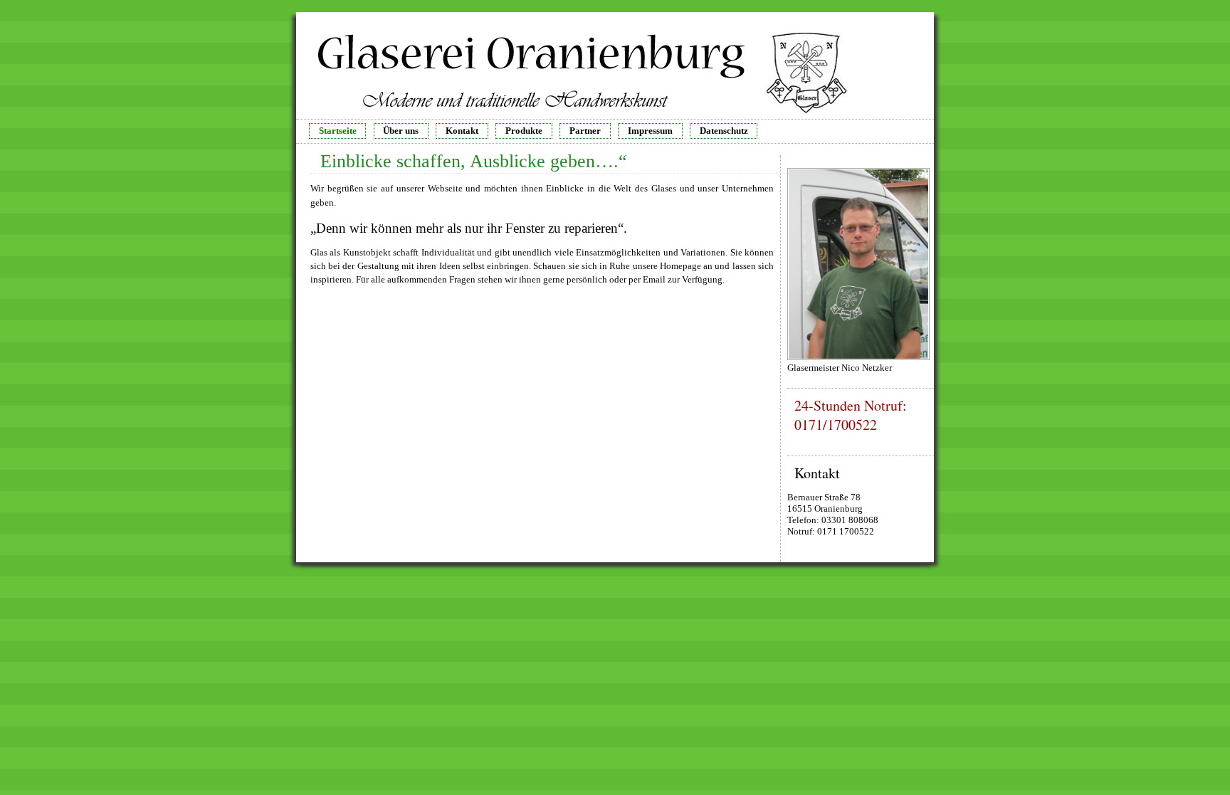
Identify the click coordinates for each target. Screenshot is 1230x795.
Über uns (401, 131)
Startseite (338, 131)
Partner (585, 131)
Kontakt (462, 131)
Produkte (523, 131)
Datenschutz (724, 131)
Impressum (650, 131)
